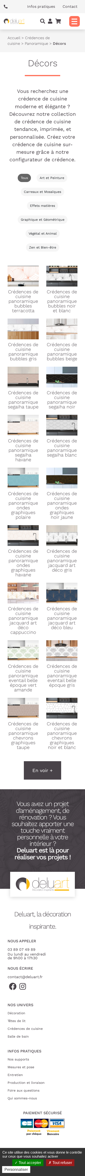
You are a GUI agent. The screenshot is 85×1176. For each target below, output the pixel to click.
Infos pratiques (41, 6)
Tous (24, 178)
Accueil (14, 38)
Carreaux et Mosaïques (42, 192)
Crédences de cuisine (25, 1029)
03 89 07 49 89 (21, 949)
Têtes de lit (17, 1021)
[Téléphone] (7, 6)
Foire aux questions (23, 1090)
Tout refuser (61, 1163)
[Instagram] (22, 987)
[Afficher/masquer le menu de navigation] (74, 21)
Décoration (16, 1013)
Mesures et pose (21, 1067)
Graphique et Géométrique (42, 219)
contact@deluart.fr (25, 977)
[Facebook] (13, 987)
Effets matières (42, 206)
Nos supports (18, 1059)
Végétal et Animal (43, 233)
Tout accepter (29, 1163)
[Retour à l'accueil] (14, 21)
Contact (70, 6)
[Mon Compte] (50, 21)
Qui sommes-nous (22, 1098)
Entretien (15, 1075)
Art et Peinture (52, 178)
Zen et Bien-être (42, 247)
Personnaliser (16, 1170)
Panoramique (36, 43)
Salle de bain (18, 1036)
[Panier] (58, 21)
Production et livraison (26, 1083)
